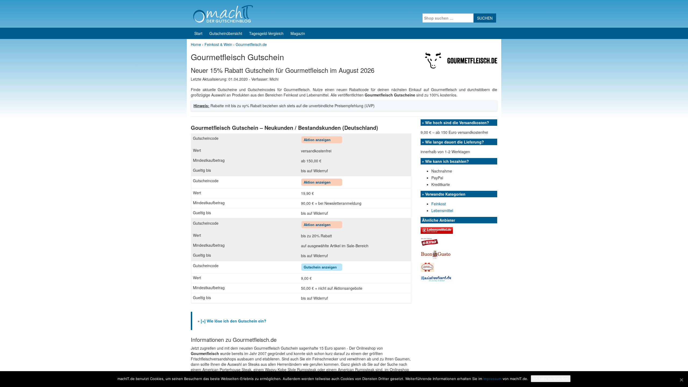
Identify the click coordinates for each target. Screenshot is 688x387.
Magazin (298, 33)
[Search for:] (448, 18)
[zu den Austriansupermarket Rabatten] (427, 266)
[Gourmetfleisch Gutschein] (461, 60)
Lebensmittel (442, 210)
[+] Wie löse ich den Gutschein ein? (233, 321)
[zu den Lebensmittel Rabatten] (437, 229)
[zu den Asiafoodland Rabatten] (437, 278)
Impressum (492, 379)
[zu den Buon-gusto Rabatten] (436, 254)
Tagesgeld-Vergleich (266, 33)
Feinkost (438, 203)
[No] (681, 379)
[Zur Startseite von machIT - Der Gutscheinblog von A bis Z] (223, 13)
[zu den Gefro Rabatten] (430, 241)
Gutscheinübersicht (225, 33)
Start (198, 33)
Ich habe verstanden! (550, 379)
